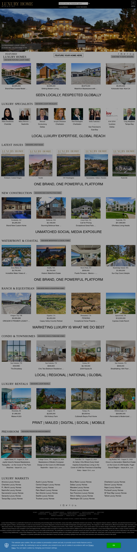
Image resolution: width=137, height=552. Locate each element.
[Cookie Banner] (68, 545)
